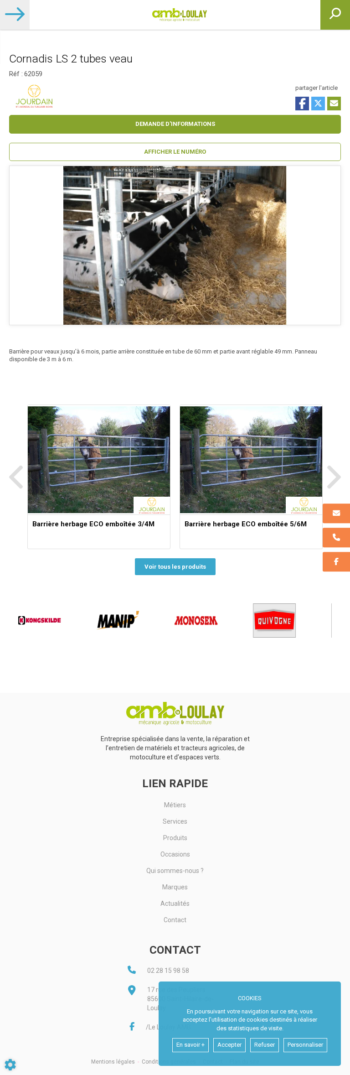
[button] (175, 152)
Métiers (175, 805)
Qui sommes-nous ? (175, 870)
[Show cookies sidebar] (10, 1064)
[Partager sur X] (318, 103)
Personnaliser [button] (305, 1044)
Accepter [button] (229, 1044)
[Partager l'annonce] (334, 103)
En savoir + (190, 1044)
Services (175, 821)
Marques (175, 887)
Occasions (175, 854)
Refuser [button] (264, 1044)
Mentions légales (113, 1062)
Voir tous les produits (175, 566)
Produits (175, 837)
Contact (175, 920)
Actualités (175, 903)
